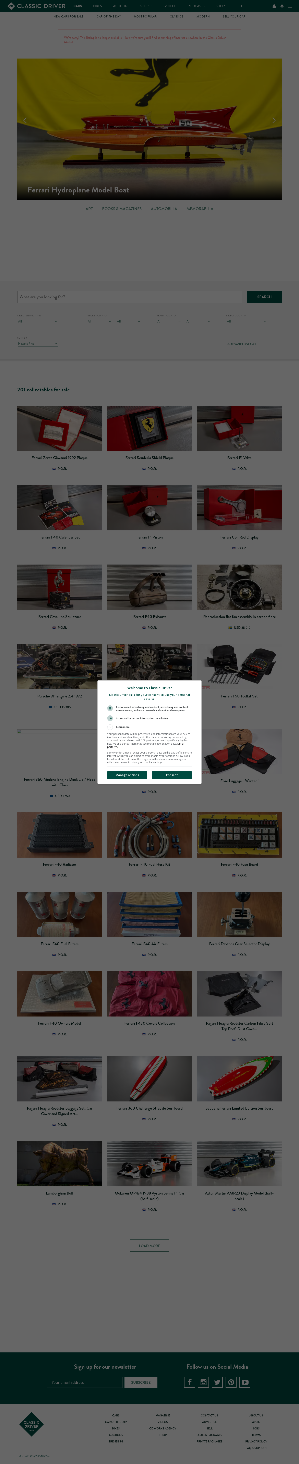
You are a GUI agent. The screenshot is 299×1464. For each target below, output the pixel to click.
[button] (149, 727)
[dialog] (149, 732)
